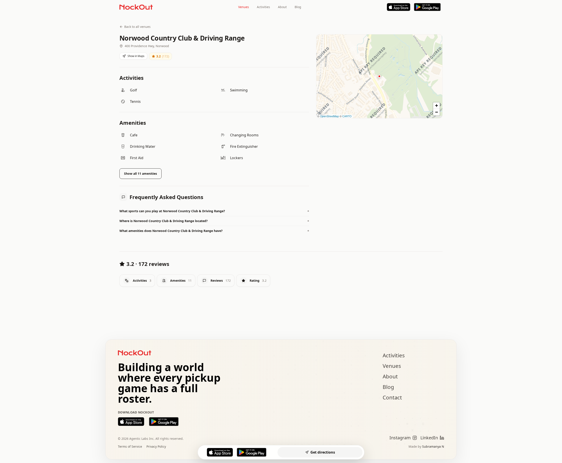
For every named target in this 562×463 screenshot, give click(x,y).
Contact (392, 397)
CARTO (346, 116)
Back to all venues (137, 27)
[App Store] (399, 7)
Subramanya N (433, 446)
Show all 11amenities (140, 173)
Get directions (322, 452)
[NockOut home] (136, 7)
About (282, 7)
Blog (298, 7)
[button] (379, 76)
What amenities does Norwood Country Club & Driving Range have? (214, 231)
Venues (243, 7)
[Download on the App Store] (131, 421)
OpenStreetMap (329, 116)
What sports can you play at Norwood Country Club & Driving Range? (214, 211)
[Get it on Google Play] (164, 421)
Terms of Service (130, 446)
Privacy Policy (156, 446)
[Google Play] (427, 7)
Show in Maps (136, 56)
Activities (263, 7)
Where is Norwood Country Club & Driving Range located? (214, 221)
